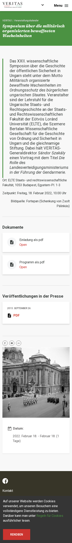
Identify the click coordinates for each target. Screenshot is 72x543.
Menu (58, 5)
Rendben (16, 534)
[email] (12, 344)
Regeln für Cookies (49, 516)
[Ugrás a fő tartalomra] (42, 5)
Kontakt (7, 491)
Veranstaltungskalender (26, 20)
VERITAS (7, 20)
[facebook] (5, 344)
